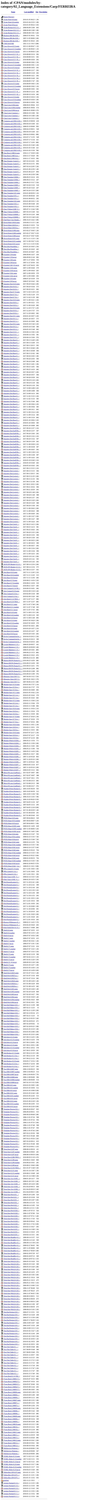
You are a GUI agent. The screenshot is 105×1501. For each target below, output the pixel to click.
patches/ (6, 1480)
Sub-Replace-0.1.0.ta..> (11, 1058)
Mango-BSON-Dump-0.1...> (13, 660)
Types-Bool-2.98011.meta (12, 1432)
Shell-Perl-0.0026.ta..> (11, 986)
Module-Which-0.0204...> (12, 741)
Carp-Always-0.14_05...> (12, 81)
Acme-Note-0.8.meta (10, 19)
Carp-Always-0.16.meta (11, 97)
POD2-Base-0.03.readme (12, 821)
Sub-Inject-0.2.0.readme (11, 1040)
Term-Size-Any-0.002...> (12, 1187)
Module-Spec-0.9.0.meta (12, 733)
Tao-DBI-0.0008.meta (11, 1077)
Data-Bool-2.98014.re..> (12, 156)
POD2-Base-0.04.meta (11, 834)
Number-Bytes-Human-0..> (13, 789)
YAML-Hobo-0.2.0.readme (12, 1467)
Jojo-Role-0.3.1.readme (11, 607)
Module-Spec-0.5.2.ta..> (11, 706)
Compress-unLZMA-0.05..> (13, 145)
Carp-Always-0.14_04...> (12, 78)
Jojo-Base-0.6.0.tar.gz (11, 578)
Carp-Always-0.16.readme (12, 100)
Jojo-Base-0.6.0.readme (11, 575)
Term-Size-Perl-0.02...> (11, 1203)
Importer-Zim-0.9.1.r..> (11, 319)
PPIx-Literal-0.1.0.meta (11, 869)
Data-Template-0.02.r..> (11, 204)
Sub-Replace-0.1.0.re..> (11, 1056)
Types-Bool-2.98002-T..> (12, 1381)
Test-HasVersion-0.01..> (11, 1312)
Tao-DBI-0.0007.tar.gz (11, 1074)
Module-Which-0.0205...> (12, 749)
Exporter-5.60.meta (10, 260)
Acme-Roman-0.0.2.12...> (12, 27)
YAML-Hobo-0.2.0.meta (12, 1464)
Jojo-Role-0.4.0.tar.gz (11, 618)
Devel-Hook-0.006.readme (12, 233)
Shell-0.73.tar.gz (9, 970)
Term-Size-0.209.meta (11, 1160)
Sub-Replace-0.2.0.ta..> (11, 1066)
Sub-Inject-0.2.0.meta (11, 1037)
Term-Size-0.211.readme (11, 1173)
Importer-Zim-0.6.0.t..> (11, 289)
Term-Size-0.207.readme (12, 1152)
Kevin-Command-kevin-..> (12, 636)
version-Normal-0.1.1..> (11, 1491)
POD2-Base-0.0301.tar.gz (12, 831)
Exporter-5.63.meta (10, 278)
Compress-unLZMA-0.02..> (13, 121)
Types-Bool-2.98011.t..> (11, 1438)
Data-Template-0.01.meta (12, 193)
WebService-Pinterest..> (11, 1448)
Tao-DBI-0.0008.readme (12, 1080)
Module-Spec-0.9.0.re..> (11, 735)
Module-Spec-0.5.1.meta (12, 692)
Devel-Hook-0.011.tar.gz (12, 244)
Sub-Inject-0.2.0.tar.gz (11, 1042)
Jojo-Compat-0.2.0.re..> (11, 594)
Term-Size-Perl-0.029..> (11, 1219)
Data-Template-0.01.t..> (11, 198)
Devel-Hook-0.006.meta (11, 230)
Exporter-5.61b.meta (10, 268)
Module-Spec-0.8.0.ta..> (11, 730)
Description (43, 12)
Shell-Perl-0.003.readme (11, 992)
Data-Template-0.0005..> (12, 185)
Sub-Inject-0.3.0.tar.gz (11, 1050)
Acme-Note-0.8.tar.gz (11, 25)
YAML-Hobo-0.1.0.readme (12, 1459)
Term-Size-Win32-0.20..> (12, 1261)
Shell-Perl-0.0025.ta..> (11, 978)
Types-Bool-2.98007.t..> (12, 1406)
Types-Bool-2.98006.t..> (12, 1397)
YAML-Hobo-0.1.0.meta (12, 1456)
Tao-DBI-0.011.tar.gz (10, 1098)
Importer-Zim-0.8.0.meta (12, 300)
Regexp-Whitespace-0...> (12, 922)
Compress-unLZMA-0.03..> (13, 129)
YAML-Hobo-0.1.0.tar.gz (12, 1462)
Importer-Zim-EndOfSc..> (12, 428)
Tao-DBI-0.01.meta (10, 1085)
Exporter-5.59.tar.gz (10, 257)
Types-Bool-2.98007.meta (12, 1400)
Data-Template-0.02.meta (12, 201)
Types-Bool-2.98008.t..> (12, 1414)
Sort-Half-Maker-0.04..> (11, 1029)
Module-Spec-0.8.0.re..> (11, 727)
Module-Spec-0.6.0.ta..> (11, 714)
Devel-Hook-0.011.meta (11, 238)
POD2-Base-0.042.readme (12, 853)
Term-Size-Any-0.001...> (12, 1178)
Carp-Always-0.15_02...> (12, 94)
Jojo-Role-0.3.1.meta (10, 604)
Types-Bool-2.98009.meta (12, 1416)
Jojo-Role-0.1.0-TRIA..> (12, 599)
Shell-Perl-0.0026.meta (11, 981)
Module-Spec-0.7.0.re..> (11, 719)
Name (13, 12)
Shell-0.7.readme (9, 941)
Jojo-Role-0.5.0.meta (10, 620)
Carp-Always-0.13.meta (11, 46)
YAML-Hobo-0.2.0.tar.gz (12, 1470)
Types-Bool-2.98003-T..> (12, 1384)
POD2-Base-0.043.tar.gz (12, 863)
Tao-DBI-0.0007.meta (11, 1069)
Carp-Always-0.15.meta (11, 84)
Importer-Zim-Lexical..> (11, 468)
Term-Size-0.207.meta (11, 1149)
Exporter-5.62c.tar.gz (10, 276)
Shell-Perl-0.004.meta (11, 997)
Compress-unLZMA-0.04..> (13, 137)
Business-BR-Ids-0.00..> (12, 35)
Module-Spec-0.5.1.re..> (11, 695)
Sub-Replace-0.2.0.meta (11, 1061)
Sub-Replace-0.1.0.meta (11, 1053)
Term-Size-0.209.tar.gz (11, 1165)
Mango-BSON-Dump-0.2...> (13, 668)
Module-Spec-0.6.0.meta (12, 708)
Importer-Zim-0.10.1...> (11, 332)
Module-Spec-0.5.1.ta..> (11, 698)
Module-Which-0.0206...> (12, 757)
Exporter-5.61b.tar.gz (10, 270)
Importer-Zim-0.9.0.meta (12, 308)
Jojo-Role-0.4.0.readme (11, 615)
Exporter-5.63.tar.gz (10, 281)
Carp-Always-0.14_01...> (12, 70)
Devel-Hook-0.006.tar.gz (12, 236)
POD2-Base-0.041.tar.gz (12, 847)
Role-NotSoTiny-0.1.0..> (12, 927)
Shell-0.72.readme (9, 957)
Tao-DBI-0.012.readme (11, 1104)
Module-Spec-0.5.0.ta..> (11, 690)
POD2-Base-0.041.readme (12, 845)
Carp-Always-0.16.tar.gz (12, 102)
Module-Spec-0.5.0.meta (12, 684)
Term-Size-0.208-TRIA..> (12, 1157)
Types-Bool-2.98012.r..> (12, 1443)
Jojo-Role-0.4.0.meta (10, 612)
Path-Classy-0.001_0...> (11, 877)
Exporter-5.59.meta (10, 254)
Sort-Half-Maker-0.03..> (11, 1021)
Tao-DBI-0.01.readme (11, 1088)
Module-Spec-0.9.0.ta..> (11, 738)
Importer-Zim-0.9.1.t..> (11, 321)
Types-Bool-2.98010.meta (12, 1424)
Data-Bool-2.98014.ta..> (11, 158)
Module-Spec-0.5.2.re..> (11, 703)
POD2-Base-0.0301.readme (13, 829)
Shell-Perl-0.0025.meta (11, 973)
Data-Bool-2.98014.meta (12, 153)
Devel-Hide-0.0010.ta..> (11, 228)
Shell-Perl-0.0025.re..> (11, 976)
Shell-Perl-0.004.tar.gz (11, 1002)
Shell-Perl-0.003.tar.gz (11, 994)
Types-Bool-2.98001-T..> (12, 1379)
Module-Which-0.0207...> (12, 765)
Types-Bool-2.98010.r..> (12, 1427)
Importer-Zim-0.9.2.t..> (11, 329)
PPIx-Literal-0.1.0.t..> (11, 874)
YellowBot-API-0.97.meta (12, 1472)
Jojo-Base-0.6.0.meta (10, 572)
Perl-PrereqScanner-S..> (11, 882)
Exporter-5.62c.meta (10, 273)
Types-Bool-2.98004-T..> (12, 1387)
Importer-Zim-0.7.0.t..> (11, 297)
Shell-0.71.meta (9, 946)
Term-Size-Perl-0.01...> (11, 1195)
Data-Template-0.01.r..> (11, 196)
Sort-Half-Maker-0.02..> (11, 1013)
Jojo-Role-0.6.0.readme (11, 631)
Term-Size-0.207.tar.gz (11, 1154)
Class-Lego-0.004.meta (11, 105)
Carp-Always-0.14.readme (12, 65)
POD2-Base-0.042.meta (11, 850)
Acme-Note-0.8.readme (11, 22)
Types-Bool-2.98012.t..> (12, 1446)
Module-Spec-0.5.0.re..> (11, 687)
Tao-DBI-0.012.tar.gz (11, 1106)
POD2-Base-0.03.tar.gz (11, 823)
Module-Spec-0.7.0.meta (12, 716)
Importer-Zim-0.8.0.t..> (11, 305)
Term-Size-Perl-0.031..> (11, 1229)
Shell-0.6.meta (8, 930)
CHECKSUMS (9, 43)
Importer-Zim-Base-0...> (11, 340)
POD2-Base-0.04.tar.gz (11, 839)
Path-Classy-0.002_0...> (11, 879)
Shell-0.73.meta (9, 965)
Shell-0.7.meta (8, 938)
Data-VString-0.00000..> (12, 212)
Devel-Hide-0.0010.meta (12, 222)
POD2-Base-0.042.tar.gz (12, 855)
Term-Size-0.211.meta (11, 1170)
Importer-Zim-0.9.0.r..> (11, 311)
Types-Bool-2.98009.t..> (12, 1422)
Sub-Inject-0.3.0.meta (11, 1045)
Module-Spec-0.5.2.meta (12, 700)
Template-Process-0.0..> (11, 1109)
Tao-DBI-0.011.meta (10, 1093)
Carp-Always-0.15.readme (12, 86)
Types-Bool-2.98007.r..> (12, 1403)
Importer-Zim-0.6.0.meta (12, 284)
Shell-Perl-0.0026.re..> (11, 984)
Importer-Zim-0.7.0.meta (12, 292)
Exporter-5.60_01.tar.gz (11, 265)
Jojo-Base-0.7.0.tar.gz (11, 586)
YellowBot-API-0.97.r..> (12, 1475)
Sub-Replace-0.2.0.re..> (11, 1064)
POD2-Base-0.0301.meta (12, 826)
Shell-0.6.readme (9, 933)
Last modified (29, 12)
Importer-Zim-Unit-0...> (11, 524)
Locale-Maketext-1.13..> (12, 644)
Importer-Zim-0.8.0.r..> (11, 303)
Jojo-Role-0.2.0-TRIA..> (12, 602)
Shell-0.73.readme (9, 968)
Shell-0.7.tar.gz (8, 943)
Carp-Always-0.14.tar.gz (12, 68)
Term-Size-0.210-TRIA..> (12, 1168)
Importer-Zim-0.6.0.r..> (11, 287)
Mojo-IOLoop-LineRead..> (12, 773)
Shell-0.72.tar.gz (9, 960)
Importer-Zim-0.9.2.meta (12, 324)
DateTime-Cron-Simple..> (12, 220)
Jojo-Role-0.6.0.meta (10, 628)
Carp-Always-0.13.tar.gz (12, 51)
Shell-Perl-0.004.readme (11, 1000)
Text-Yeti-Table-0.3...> (11, 1368)
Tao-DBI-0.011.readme (11, 1096)
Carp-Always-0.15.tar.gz (12, 89)
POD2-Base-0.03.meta (11, 818)
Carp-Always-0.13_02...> (12, 57)
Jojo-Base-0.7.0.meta (10, 580)
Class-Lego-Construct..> (11, 113)
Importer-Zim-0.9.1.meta (12, 316)
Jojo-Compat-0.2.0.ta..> (11, 596)
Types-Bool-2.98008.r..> (12, 1411)
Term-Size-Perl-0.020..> (11, 1211)
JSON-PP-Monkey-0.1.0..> (12, 564)
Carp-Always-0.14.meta (11, 62)
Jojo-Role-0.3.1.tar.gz (11, 610)
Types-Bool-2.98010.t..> (12, 1430)
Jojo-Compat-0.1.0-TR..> (12, 588)
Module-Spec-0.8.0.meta (12, 724)
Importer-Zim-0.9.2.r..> (11, 327)
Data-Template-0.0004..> (12, 177)
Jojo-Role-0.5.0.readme (11, 623)
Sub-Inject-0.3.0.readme (11, 1048)
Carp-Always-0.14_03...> (12, 76)
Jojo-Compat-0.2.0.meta (11, 591)
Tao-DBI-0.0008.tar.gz (11, 1082)
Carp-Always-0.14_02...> (12, 73)
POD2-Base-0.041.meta (11, 842)
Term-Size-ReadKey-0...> (12, 1237)
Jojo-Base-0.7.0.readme (11, 583)
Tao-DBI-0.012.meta (10, 1101)
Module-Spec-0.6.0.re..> (11, 711)
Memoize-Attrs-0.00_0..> (12, 676)
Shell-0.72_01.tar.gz (10, 962)
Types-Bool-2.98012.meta (12, 1440)
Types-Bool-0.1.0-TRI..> (12, 1376)
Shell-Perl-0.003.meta (11, 989)
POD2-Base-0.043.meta (11, 858)
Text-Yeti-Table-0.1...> (11, 1347)
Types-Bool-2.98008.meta (12, 1408)
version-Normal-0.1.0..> (11, 1483)
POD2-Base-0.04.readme (12, 837)
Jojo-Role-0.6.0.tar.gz (11, 634)
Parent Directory (9, 17)
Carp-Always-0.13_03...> (12, 60)
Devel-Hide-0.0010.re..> (12, 225)
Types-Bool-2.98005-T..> (12, 1389)
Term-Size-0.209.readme (12, 1162)
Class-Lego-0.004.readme (12, 108)
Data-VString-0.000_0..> (12, 209)
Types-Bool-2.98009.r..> (12, 1419)
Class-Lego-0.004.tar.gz (11, 110)
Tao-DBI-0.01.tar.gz (10, 1090)
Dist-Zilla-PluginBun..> (11, 246)
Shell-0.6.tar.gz (8, 935)
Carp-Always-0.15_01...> (12, 92)
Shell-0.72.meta (9, 954)
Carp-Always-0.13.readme (12, 49)
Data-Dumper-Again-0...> (12, 161)
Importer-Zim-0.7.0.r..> (11, 295)
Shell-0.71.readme (9, 949)
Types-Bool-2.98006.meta (12, 1392)
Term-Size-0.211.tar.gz (11, 1176)
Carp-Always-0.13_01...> (12, 54)
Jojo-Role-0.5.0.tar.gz (11, 626)
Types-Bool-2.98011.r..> (11, 1435)
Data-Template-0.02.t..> (11, 206)
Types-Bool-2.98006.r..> (12, 1395)
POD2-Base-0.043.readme (12, 861)
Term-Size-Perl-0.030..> (11, 1227)
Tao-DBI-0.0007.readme (12, 1072)
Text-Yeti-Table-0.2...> (11, 1360)
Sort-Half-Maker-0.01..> (11, 1005)
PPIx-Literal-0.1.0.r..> (11, 871)
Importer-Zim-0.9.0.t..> (11, 313)
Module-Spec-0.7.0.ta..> (11, 722)
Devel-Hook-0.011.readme (12, 241)
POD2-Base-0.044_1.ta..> (12, 866)
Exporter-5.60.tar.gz (10, 262)
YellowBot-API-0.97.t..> (12, 1478)
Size (37, 12)
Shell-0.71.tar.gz (9, 951)
